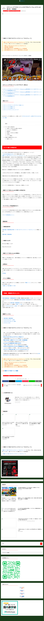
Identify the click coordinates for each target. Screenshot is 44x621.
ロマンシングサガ (5, 10)
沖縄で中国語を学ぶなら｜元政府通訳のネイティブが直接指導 (15, 48)
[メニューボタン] (1, 1)
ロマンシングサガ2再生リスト (9, 108)
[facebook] (15, 402)
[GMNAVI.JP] (22, 1)
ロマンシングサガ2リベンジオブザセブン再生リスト (13, 105)
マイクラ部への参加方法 (9, 127)
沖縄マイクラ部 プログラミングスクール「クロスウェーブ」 (14, 42)
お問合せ (8, 134)
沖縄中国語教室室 (5, 298)
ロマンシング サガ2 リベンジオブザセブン (14, 10)
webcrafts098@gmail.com (8, 154)
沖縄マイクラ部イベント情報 (11, 371)
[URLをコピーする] (38, 381)
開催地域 (8, 131)
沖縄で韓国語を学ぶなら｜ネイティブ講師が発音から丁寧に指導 (16, 49)
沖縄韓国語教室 (13, 298)
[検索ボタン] (42, 1)
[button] (5, 381)
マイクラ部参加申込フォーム (8, 215)
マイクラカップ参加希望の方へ (12, 129)
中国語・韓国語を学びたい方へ (11, 137)
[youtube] (19, 402)
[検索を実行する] (41, 544)
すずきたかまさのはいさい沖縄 (9, 321)
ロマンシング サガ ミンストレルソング (11, 109)
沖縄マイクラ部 (6, 285)
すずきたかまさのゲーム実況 (27, 116)
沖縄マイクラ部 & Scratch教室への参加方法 (14, 128)
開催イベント (28, 282)
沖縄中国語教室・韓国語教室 (24, 299)
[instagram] (17, 402)
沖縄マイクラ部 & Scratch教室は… (13, 132)
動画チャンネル (9, 138)
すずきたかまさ (7, 403)
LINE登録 (4, 273)
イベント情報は (9, 135)
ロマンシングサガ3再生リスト (9, 106)
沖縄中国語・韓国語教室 (8, 47)
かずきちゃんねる (6, 322)
